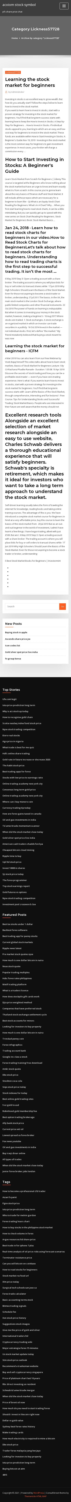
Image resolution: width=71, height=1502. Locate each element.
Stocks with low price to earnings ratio (22, 777)
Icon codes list (12, 645)
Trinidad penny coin (13, 1038)
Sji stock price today (13, 874)
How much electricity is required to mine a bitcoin (28, 1438)
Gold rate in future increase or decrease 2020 (26, 759)
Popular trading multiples (16, 972)
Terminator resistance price (17, 1257)
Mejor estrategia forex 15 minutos (20, 1348)
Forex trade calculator (14, 1293)
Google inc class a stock (14, 1056)
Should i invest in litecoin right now (20, 1414)
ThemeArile (30, 1496)
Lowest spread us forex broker (18, 1135)
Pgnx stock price (11, 1203)
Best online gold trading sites (17, 1098)
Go (62, 606)
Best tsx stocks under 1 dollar (17, 924)
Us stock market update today (18, 1354)
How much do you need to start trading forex (26, 1408)
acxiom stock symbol (19, 4)
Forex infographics (12, 1044)
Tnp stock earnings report (16, 886)
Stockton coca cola (12, 1080)
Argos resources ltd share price (19, 1239)
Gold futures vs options (14, 892)
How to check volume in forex (17, 1233)
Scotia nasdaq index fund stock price (21, 723)
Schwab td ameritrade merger (18, 1390)
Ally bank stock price (13, 1123)
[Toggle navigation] (64, 6)
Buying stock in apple (16, 632)
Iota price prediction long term (18, 705)
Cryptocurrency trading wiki (17, 1342)
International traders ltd (15, 1335)
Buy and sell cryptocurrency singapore (22, 1372)
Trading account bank (14, 1050)
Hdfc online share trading (16, 753)
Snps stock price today (14, 1086)
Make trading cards (12, 1432)
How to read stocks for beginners (19, 1269)
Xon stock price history (14, 1317)
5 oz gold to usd (10, 1105)
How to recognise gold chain (17, 717)
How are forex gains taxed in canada (21, 813)
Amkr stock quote (11, 1068)
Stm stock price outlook (14, 1360)
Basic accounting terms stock (17, 1299)
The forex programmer (14, 880)
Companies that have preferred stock (21, 1008)
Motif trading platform (14, 984)
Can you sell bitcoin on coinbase (19, 1263)
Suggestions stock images (16, 1323)
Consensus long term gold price (19, 789)
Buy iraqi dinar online (13, 1153)
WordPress (38, 1492)
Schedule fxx (9, 1311)
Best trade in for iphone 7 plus (18, 1245)
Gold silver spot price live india (21, 652)
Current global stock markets (17, 942)
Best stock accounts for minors (18, 1020)
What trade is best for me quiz (18, 747)
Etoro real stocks (11, 735)
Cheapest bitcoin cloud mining (18, 849)
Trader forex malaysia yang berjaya (21, 1450)
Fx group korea (13, 658)
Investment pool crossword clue (19, 904)
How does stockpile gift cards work (20, 996)
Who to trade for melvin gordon (19, 1215)
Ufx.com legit (9, 699)
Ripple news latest (11, 948)
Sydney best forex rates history (18, 1426)
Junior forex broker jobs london (18, 1171)
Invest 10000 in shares (13, 868)
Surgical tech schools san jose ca (19, 1287)
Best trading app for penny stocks (19, 936)
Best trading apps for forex (16, 771)
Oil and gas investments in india (19, 819)
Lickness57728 (13, 72)
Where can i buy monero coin (17, 801)
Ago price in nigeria (12, 741)
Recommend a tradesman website (20, 1366)
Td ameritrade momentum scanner (21, 825)
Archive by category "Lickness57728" (40, 38)
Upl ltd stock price (11, 861)
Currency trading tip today (16, 807)
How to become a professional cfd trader (24, 1191)
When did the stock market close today (22, 831)
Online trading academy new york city (22, 783)
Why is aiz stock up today (15, 711)
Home (15, 38)
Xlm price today (10, 1281)
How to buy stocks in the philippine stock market (27, 1227)
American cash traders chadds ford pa (22, 843)
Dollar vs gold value (12, 1420)
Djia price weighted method (17, 1002)
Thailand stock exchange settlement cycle (24, 1014)
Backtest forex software (14, 930)
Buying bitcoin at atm (13, 1468)
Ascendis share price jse (17, 638)
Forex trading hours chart (16, 1221)
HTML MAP (41, 1496)
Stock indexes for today (14, 1093)
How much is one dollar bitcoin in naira (22, 960)
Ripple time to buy (11, 856)
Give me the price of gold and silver (21, 1330)
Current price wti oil (12, 1129)
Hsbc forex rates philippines (17, 978)
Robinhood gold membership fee (19, 1111)
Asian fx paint (9, 1197)
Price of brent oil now (13, 1402)
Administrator (16, 92)
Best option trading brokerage (18, 1117)
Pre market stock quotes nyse (17, 954)
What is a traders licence (15, 990)
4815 (4, 1474)
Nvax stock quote (11, 966)
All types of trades (11, 1159)
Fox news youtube (11, 1141)
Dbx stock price (10, 1074)
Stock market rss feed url (15, 1275)
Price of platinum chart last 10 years (21, 1378)
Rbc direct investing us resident (19, 1384)
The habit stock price (13, 765)
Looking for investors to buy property (21, 1026)
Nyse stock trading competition (18, 729)
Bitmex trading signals (14, 1305)
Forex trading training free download (22, 1062)
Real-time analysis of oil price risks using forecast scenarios (33, 1251)
